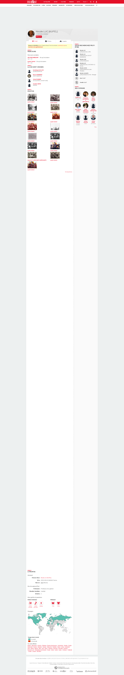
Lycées (43, 5)
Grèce (62, 647)
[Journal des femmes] (31, 671)
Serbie (52, 649)
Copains (64, 41)
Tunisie (29, 651)
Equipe (39, 663)
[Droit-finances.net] (55, 671)
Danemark (30, 647)
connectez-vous (61, 45)
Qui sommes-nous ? (33, 663)
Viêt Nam (39, 651)
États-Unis (49, 647)
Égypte (35, 647)
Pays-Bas (60, 648)
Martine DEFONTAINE (93, 111)
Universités (61, 5)
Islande (36, 648)
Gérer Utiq (92, 663)
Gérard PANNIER (37, 79)
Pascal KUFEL (93, 122)
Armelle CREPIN (37, 84)
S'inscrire (29, 5)
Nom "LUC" (83, 78)
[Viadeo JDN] (71, 671)
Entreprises (69, 5)
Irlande (32, 648)
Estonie (44, 647)
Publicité (50, 663)
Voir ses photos (68, 172)
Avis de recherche (89, 5)
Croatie (69, 645)
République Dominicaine (40, 649)
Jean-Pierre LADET (78, 110)
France (58, 647)
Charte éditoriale (45, 663)
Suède (56, 649)
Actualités (47, 1)
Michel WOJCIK (86, 122)
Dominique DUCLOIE (38, 70)
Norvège (55, 648)
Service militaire (78, 5)
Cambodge (60, 645)
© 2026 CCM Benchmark (69, 664)
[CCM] (40, 671)
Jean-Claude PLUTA (93, 99)
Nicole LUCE (83, 59)
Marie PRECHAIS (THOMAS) (85, 111)
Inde (29, 648)
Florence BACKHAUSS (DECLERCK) (86, 99)
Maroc (46, 648)
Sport (55, 1)
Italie (40, 648)
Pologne (65, 648)
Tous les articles (60, 663)
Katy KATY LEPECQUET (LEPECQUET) (37, 160)
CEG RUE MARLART (33, 57)
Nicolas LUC (83, 63)
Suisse (60, 649)
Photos (49, 41)
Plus (84, 1)
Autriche (39, 645)
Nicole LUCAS (83, 68)
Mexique (50, 648)
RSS (64, 663)
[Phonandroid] (90, 671)
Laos (43, 648)
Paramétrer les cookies (85, 663)
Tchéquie (64, 649)
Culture (63, 1)
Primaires (54, 5)
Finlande (54, 647)
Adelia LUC (78, 97)
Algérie (29, 645)
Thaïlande (69, 649)
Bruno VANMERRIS (37, 74)
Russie (48, 649)
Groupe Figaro (60, 664)
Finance (71, 1)
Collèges (48, 5)
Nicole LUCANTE (84, 73)
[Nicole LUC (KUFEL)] (31, 33)
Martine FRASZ (78, 122)
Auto (78, 1)
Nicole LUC (82, 50)
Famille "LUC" (83, 82)
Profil (36, 41)
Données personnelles (76, 663)
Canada (65, 645)
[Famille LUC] (77, 82)
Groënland (67, 647)
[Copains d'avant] (63, 671)
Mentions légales (53, 664)
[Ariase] (79, 671)
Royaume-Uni (31, 649)
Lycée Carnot (31, 61)
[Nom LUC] (77, 78)
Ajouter (39, 36)
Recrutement (68, 663)
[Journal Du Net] (47, 671)
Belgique (44, 645)
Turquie (34, 651)
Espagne (40, 647)
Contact (54, 663)
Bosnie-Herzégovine (52, 645)
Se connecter (36, 5)
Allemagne (34, 645)
